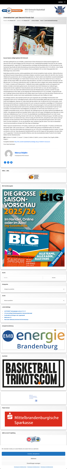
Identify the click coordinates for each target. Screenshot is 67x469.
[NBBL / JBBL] (33, 177)
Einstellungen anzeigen (33, 463)
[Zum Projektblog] (33, 439)
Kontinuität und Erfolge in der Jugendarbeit (14, 315)
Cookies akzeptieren (34, 454)
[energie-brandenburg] (33, 339)
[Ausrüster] (33, 373)
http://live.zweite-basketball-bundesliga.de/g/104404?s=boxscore (32, 141)
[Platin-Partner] (33, 419)
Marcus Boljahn (35, 20)
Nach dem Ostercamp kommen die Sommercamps (16, 319)
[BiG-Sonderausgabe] (33, 228)
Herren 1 (42, 20)
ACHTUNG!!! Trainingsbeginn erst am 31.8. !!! (15, 311)
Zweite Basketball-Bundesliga (50, 20)
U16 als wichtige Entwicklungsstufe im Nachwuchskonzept (18, 313)
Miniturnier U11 (8, 317)
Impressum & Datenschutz (20, 467)
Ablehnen (33, 458)
